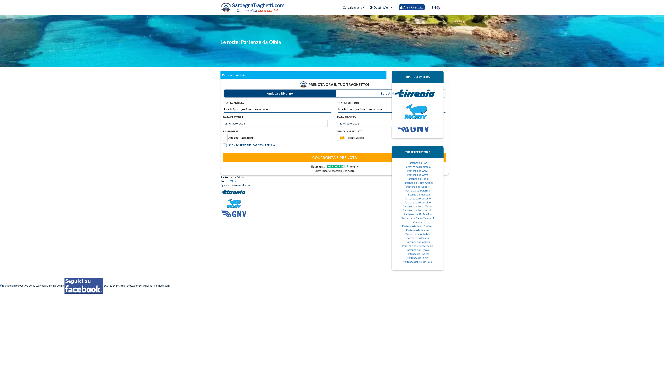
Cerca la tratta (353, 7)
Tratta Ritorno (348, 102)
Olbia (233, 181)
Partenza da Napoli (417, 186)
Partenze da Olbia (417, 257)
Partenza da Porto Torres (418, 206)
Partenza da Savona (417, 230)
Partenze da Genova (418, 249)
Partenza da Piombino (417, 198)
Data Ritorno (346, 117)
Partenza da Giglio (418, 178)
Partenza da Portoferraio (417, 210)
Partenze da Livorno (418, 253)
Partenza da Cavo (417, 174)
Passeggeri (230, 131)
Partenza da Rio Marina (418, 214)
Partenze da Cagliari (418, 241)
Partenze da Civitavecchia (417, 245)
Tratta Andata (233, 102)
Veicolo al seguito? (350, 131)
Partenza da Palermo (417, 190)
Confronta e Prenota (334, 157)
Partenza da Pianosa (418, 194)
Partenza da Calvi (417, 170)
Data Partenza (233, 117)
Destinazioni (382, 7)
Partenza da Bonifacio (417, 166)
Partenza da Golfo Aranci (418, 182)
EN (434, 7)
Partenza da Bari (417, 162)
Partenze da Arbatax (417, 234)
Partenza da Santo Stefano (417, 226)
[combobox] (277, 109)
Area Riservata (413, 7)
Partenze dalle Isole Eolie (417, 261)
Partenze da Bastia (418, 237)
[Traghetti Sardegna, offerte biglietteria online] (252, 6)
